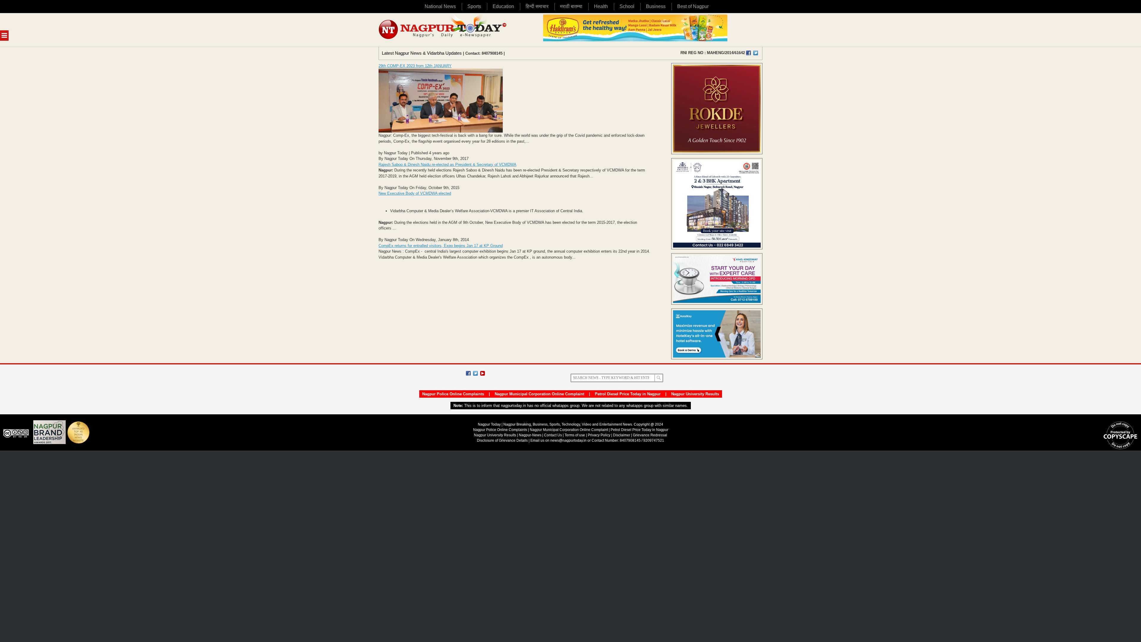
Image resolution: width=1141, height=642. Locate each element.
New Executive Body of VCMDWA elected (415, 193)
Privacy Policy (599, 435)
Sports (474, 6)
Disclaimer (622, 435)
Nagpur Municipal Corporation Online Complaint (539, 394)
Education (503, 6)
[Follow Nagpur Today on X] (475, 373)
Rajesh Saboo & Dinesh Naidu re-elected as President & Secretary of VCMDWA (447, 164)
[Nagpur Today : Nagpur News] (443, 30)
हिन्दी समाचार (537, 6)
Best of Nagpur (693, 6)
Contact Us (553, 435)
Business (656, 6)
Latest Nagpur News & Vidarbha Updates (422, 53)
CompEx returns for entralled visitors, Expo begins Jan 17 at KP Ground (441, 245)
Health (601, 6)
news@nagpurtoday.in (568, 440)
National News (440, 6)
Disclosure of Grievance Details (502, 440)
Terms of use (575, 435)
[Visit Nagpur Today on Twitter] (755, 53)
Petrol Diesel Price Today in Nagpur (628, 394)
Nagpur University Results (695, 394)
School (627, 6)
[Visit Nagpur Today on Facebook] (748, 53)
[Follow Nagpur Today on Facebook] (468, 373)
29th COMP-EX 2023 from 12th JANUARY (415, 66)
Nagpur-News (530, 435)
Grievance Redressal (650, 435)
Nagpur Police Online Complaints (453, 394)
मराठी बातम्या (571, 6)
